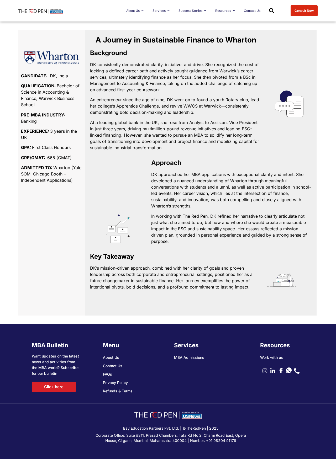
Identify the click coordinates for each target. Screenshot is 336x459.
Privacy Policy (115, 382)
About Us (111, 357)
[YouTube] (282, 371)
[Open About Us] (142, 10)
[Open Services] (168, 10)
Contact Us (112, 366)
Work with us (271, 357)
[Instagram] (266, 371)
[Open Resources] (233, 10)
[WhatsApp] (290, 371)
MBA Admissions (189, 357)
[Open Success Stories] (205, 10)
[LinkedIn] (274, 371)
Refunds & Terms (118, 391)
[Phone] (298, 371)
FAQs (107, 374)
